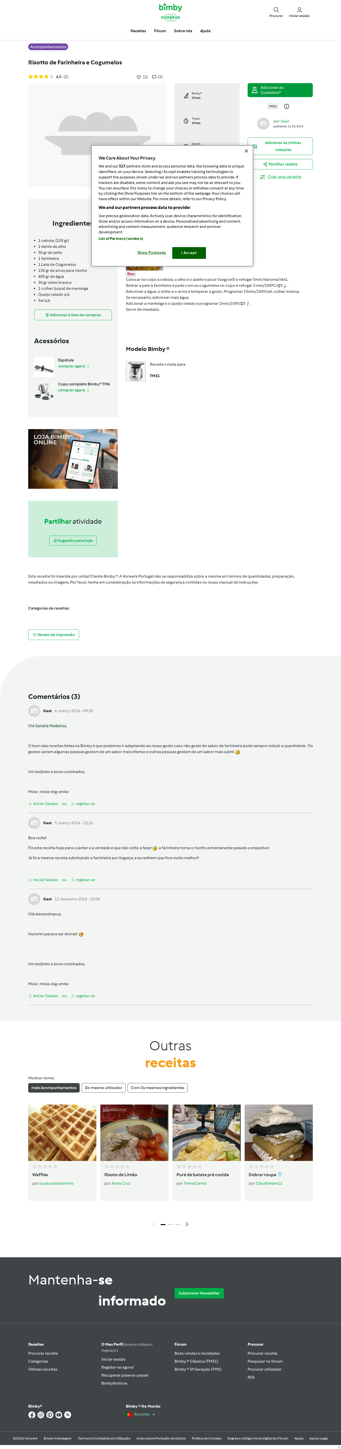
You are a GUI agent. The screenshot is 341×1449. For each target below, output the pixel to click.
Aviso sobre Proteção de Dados (161, 1438)
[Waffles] (62, 1133)
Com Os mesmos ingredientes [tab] (157, 1087)
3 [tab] (177, 1224)
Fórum (180, 1344)
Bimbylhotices (114, 1383)
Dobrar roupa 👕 (266, 1174)
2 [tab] (170, 1224)
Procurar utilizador (265, 1369)
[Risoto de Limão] (134, 1133)
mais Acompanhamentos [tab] (53, 1087)
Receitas (36, 1344)
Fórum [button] (160, 30)
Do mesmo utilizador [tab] (103, 1087)
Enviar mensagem (58, 1438)
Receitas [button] (138, 30)
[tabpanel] (170, 1167)
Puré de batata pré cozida (202, 1174)
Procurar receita (43, 1353)
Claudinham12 (269, 1183)
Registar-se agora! (117, 1367)
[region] (172, 206)
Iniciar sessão (113, 1359)
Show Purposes (152, 252)
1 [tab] (163, 1224)
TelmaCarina (195, 1183)
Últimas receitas (42, 1369)
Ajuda (299, 1438)
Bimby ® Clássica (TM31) (196, 1361)
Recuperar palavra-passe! (124, 1375)
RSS (251, 1377)
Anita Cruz (121, 1183)
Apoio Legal (319, 1438)
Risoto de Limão (120, 1174)
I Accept (189, 253)
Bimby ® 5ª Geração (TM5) (197, 1369)
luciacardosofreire (56, 1183)
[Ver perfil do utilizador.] (263, 123)
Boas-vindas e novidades (197, 1353)
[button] (276, 12)
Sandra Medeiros (50, 725)
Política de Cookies (206, 1438)
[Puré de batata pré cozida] (206, 1133)
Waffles (40, 1174)
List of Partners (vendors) (121, 238)
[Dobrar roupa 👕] (279, 1133)
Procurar (256, 1344)
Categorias (38, 1361)
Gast (285, 121)
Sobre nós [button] (183, 30)
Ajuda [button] (205, 30)
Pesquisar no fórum (265, 1361)
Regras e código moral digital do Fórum (257, 1438)
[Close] (246, 151)
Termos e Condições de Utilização (104, 1438)
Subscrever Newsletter (199, 1293)
